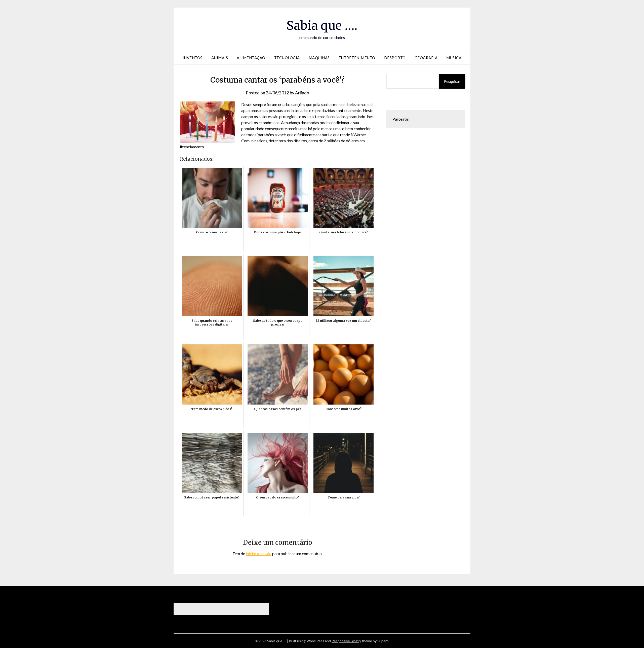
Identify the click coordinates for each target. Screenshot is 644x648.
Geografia (426, 57)
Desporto (395, 57)
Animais (219, 57)
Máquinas (319, 57)
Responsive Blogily (346, 641)
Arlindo (302, 92)
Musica (453, 57)
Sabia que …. (322, 25)
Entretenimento (357, 57)
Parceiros (400, 119)
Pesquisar (452, 81)
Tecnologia (287, 57)
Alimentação (251, 57)
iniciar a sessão (258, 553)
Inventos (193, 57)
